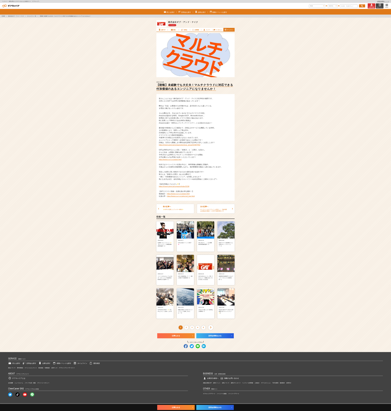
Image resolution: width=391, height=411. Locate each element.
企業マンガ (54, 368)
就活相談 (40, 368)
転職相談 (47, 368)
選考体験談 (20, 368)
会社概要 (10, 383)
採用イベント (216, 383)
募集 (174, 29)
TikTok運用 (275, 383)
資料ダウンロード (236, 383)
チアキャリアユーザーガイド (67, 368)
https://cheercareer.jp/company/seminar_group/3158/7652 (179, 145)
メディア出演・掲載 (30, 383)
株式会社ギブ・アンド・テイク (16, 16)
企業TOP (163, 29)
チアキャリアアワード (209, 393)
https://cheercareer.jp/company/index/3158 (174, 186)
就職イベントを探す (64, 363)
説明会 (185, 29)
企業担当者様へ (383, 1)
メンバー (208, 29)
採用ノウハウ (225, 383)
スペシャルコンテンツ (31, 368)
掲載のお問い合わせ (231, 378)
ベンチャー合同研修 (247, 383)
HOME (3, 16)
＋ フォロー (172, 25)
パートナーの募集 (222, 393)
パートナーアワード (233, 393)
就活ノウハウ (11, 368)
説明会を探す (31, 363)
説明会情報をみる (215, 336)
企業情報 (196, 29)
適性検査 (96, 363)
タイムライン (230, 29)
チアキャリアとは (18, 378)
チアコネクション (266, 383)
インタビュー (219, 29)
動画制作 (282, 383)
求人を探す (16, 363)
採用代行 (288, 383)
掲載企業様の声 (207, 383)
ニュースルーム (19, 383)
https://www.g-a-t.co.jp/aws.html (170, 159)
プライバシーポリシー (43, 383)
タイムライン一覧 (31, 16)
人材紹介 (257, 383)
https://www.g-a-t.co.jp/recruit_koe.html (181, 196)
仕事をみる (176, 336)
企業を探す (46, 363)
